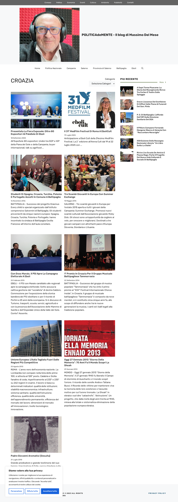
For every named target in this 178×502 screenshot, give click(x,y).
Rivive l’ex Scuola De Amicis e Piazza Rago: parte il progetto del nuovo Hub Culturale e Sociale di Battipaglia (151, 156)
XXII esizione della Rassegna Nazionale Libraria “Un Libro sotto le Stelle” (150, 143)
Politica (59, 3)
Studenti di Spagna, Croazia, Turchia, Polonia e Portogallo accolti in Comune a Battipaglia (36, 195)
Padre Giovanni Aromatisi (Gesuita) (30, 455)
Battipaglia (121, 68)
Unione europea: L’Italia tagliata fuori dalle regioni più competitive (35, 361)
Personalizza (16, 491)
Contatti (130, 3)
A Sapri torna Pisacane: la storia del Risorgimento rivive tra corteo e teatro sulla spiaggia (151, 91)
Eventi (82, 3)
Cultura (93, 3)
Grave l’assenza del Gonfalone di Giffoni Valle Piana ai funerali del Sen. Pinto (151, 104)
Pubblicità (118, 3)
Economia (71, 3)
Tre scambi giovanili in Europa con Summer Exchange (88, 195)
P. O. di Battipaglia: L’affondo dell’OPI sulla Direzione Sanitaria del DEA (150, 117)
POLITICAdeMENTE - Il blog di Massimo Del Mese (120, 35)
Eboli (134, 68)
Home (37, 68)
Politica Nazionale (53, 68)
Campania (71, 68)
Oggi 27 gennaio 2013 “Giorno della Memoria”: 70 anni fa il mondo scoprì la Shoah (86, 362)
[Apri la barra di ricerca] (142, 68)
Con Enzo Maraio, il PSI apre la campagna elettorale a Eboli (34, 275)
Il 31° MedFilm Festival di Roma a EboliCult (88, 131)
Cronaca (48, 3)
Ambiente (105, 3)
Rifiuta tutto (32, 491)
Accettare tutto (50, 491)
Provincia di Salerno (102, 68)
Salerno (84, 68)
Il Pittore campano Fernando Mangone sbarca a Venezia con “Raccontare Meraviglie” (151, 130)
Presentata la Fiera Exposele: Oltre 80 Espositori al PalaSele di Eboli (32, 133)
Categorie (110, 79)
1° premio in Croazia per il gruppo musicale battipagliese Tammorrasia (88, 275)
